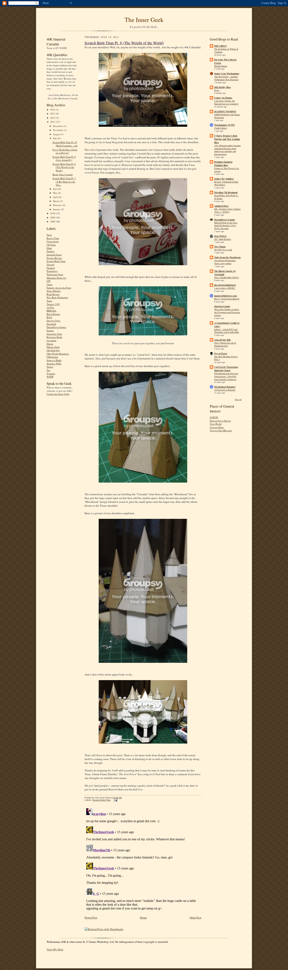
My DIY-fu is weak (223, 249)
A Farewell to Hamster (225, 389)
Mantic (50, 343)
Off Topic (51, 244)
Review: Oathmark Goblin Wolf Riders (226, 183)
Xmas (49, 300)
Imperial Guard (54, 254)
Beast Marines (53, 314)
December (58, 126)
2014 (53, 109)
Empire (50, 330)
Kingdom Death (54, 337)
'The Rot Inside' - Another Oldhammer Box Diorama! (226, 78)
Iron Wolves (220, 236)
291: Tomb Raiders (222, 239)
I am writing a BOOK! (224, 288)
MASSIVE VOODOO (225, 111)
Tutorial (50, 264)
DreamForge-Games (56, 327)
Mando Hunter (220, 66)
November (58, 130)
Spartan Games (222, 306)
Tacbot (50, 366)
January (57, 209)
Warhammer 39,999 (224, 125)
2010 (53, 213)
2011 (53, 121)
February (57, 205)
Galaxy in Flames (223, 98)
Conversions (53, 241)
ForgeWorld (216, 423)
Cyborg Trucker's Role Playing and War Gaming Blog (227, 139)
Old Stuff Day (53, 350)
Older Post (195, 917)
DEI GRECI (220, 46)
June (55, 188)
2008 (53, 221)
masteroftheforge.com (225, 295)
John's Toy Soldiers (224, 178)
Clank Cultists (220, 127)
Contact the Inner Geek (58, 394)
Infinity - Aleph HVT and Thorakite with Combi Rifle (226, 331)
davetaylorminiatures (225, 285)
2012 (53, 117)
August (57, 134)
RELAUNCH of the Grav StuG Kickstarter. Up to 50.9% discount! (225, 225)
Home (143, 917)
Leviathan (51, 340)
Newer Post (91, 917)
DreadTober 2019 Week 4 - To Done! (226, 197)
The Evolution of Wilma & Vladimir (226, 50)
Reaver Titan (53, 238)
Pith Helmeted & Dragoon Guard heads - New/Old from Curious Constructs (226, 376)
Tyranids (51, 373)
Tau (48, 370)
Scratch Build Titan (56, 261)
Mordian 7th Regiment (226, 192)
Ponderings (52, 271)
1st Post (50, 307)
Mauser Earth (53, 346)
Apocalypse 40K (222, 340)
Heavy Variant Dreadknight (226, 298)
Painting (51, 251)
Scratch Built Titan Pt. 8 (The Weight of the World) (64, 167)
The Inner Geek (144, 19)
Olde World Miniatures (58, 353)
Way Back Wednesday (57, 297)
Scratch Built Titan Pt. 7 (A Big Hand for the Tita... (64, 181)
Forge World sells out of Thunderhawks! (225, 344)
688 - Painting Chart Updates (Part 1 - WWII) (227, 210)
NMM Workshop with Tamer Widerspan (227, 116)
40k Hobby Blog (222, 87)
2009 (53, 217)
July (55, 138)
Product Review (54, 258)
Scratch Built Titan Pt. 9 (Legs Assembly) (64, 158)
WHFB (50, 376)
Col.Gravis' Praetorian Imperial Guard (226, 368)
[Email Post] (115, 800)
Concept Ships (217, 427)
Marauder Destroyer (56, 277)
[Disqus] (143, 859)
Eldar (49, 248)
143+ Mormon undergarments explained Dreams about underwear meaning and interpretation (227, 150)
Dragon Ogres (53, 320)
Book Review (53, 294)
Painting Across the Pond (59, 287)
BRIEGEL (52, 310)
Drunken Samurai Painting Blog (223, 163)
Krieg (216, 90)
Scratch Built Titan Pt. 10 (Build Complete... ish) (65, 144)
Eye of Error (220, 353)
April (56, 197)
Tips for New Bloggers (221, 430)
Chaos (49, 284)
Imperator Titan (54, 333)
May (55, 192)
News (49, 234)
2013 (53, 113)
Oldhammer (52, 356)
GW (49, 281)
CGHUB (214, 417)
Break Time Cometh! (62, 174)
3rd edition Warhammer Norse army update (225, 262)
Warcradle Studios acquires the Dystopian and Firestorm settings (227, 312)
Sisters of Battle (54, 360)
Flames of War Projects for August (226, 170)
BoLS (49, 317)
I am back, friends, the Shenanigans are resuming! (226, 102)
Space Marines (54, 290)
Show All (238, 399)
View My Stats (55, 949)
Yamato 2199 (53, 304)
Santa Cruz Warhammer (226, 73)
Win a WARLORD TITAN (226, 277)
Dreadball (51, 324)
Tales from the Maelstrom (227, 257)
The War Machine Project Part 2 (226, 358)
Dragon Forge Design (220, 420)
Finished (51, 267)
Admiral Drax (221, 206)
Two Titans (219, 246)
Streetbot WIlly (54, 363)
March (56, 201)
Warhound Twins (55, 274)
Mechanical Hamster (225, 387)
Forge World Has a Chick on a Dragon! (64, 151)
